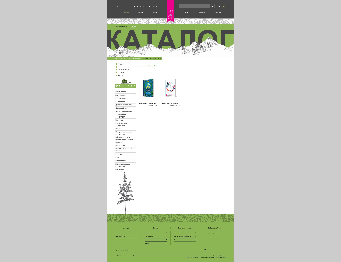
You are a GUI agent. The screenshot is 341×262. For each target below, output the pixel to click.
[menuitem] (127, 12)
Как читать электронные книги (183, 236)
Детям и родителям (123, 105)
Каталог (126, 12)
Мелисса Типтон (153, 66)
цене (159, 58)
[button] (220, 6)
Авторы (140, 12)
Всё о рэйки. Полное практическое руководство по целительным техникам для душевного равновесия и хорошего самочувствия (148, 103)
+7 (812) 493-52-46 (122, 250)
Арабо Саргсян (195, 257)
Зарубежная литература (120, 116)
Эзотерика (119, 169)
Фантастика (120, 161)
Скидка (121, 73)
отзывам (153, 58)
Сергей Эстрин (221, 257)
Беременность (121, 98)
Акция (120, 76)
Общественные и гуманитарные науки (124, 138)
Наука (117, 129)
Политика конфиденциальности (213, 233)
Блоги (155, 12)
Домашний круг (121, 108)
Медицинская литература (121, 124)
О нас (186, 12)
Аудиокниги (120, 95)
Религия (118, 154)
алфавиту (145, 58)
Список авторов (120, 236)
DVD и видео (120, 92)
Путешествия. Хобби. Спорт (124, 150)
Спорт (117, 157)
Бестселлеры (123, 67)
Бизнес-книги (121, 101)
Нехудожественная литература (123, 133)
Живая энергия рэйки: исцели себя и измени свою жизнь (171, 103)
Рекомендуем (123, 70)
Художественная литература (122, 165)
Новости (202, 12)
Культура (119, 120)
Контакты (218, 12)
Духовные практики (123, 111)
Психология (120, 145)
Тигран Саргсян (211, 257)
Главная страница (121, 27)
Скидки (147, 243)
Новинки (121, 64)
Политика (119, 143)
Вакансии (177, 233)
